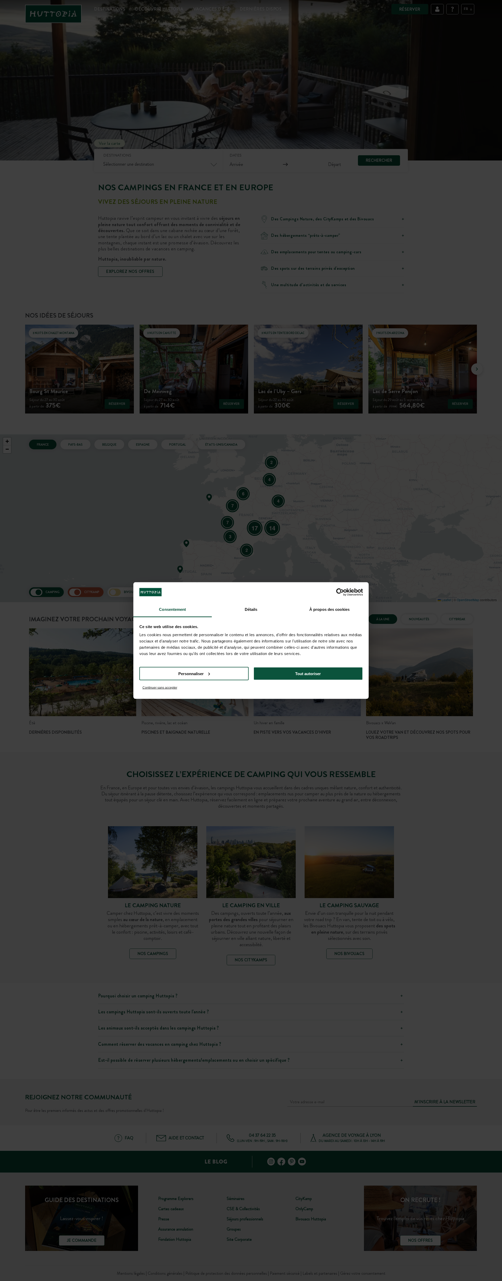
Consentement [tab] (172, 609)
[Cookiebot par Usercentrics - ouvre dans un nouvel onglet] (340, 592)
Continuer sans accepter (159, 688)
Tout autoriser (308, 673)
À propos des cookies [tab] (329, 609)
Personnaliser (191, 673)
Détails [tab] (251, 609)
